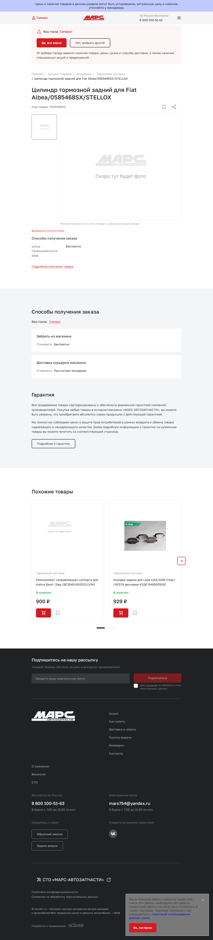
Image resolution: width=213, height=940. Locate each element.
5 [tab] (115, 628)
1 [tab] (101, 628)
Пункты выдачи (120, 737)
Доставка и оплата (122, 729)
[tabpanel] (68, 561)
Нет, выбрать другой (90, 42)
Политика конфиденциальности (55, 892)
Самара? (66, 31)
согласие (151, 685)
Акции (113, 713)
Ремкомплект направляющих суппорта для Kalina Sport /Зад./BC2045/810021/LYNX (67, 582)
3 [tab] (110, 628)
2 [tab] (107, 628)
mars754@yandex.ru (129, 803)
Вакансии (39, 774)
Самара (54, 321)
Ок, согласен (142, 927)
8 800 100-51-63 (151, 20)
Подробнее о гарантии (53, 443)
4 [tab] (113, 628)
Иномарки (116, 745)
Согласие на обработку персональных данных (65, 896)
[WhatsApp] (172, 111)
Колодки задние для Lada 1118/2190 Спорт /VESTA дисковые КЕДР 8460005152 (144, 582)
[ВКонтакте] (159, 111)
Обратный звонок (50, 834)
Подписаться (157, 678)
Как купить (117, 721)
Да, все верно (52, 42)
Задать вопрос (47, 845)
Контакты (116, 753)
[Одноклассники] (165, 111)
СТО (35, 782)
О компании (40, 766)
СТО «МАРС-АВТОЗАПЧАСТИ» (73, 879)
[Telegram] (152, 111)
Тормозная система (50, 573)
